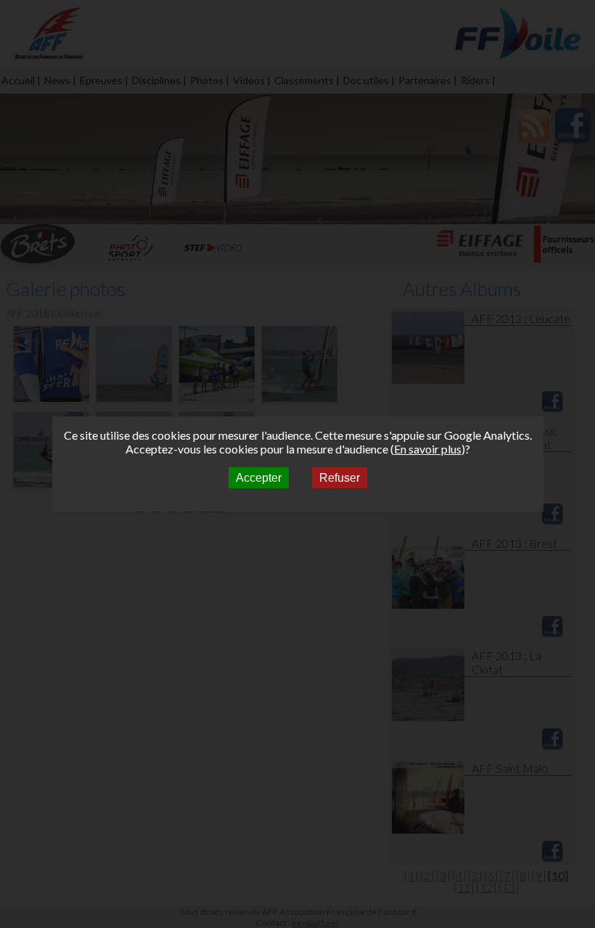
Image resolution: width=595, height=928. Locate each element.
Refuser (339, 478)
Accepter (259, 478)
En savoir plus (427, 449)
